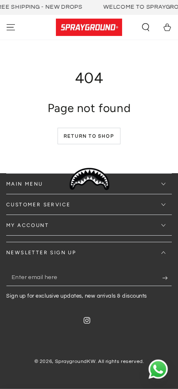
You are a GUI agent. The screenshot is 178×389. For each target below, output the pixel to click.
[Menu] (11, 27)
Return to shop (89, 136)
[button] (145, 27)
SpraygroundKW (75, 361)
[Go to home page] (89, 27)
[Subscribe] (167, 278)
